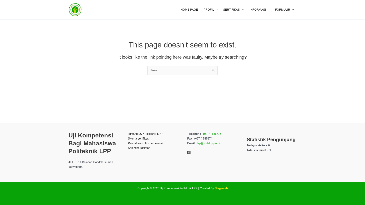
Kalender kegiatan (139, 147)
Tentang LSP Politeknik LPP (145, 133)
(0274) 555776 (212, 133)
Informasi (258, 9)
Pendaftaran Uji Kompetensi (145, 143)
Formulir (282, 9)
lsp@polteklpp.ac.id (209, 143)
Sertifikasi (231, 9)
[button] (215, 9)
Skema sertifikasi (138, 138)
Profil (209, 9)
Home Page (189, 9)
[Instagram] (189, 152)
